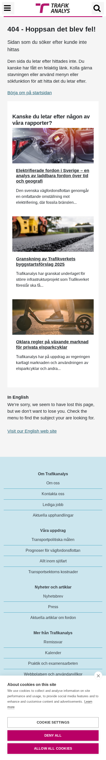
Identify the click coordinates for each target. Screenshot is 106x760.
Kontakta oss (53, 494)
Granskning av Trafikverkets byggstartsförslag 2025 (45, 261)
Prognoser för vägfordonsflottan (53, 550)
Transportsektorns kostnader (53, 572)
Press (53, 607)
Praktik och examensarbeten (53, 663)
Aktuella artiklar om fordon (53, 618)
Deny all (53, 735)
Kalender (53, 653)
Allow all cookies (53, 748)
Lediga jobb (53, 505)
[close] (98, 675)
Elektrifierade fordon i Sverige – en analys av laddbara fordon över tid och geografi (52, 176)
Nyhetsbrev (53, 596)
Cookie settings (53, 722)
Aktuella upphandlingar (53, 515)
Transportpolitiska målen (53, 540)
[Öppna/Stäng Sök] (98, 8)
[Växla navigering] (8, 8)
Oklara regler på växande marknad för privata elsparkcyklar (52, 344)
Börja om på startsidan (29, 92)
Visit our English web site (32, 431)
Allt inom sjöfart (53, 561)
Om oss (53, 483)
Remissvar (53, 642)
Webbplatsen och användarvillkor (53, 674)
